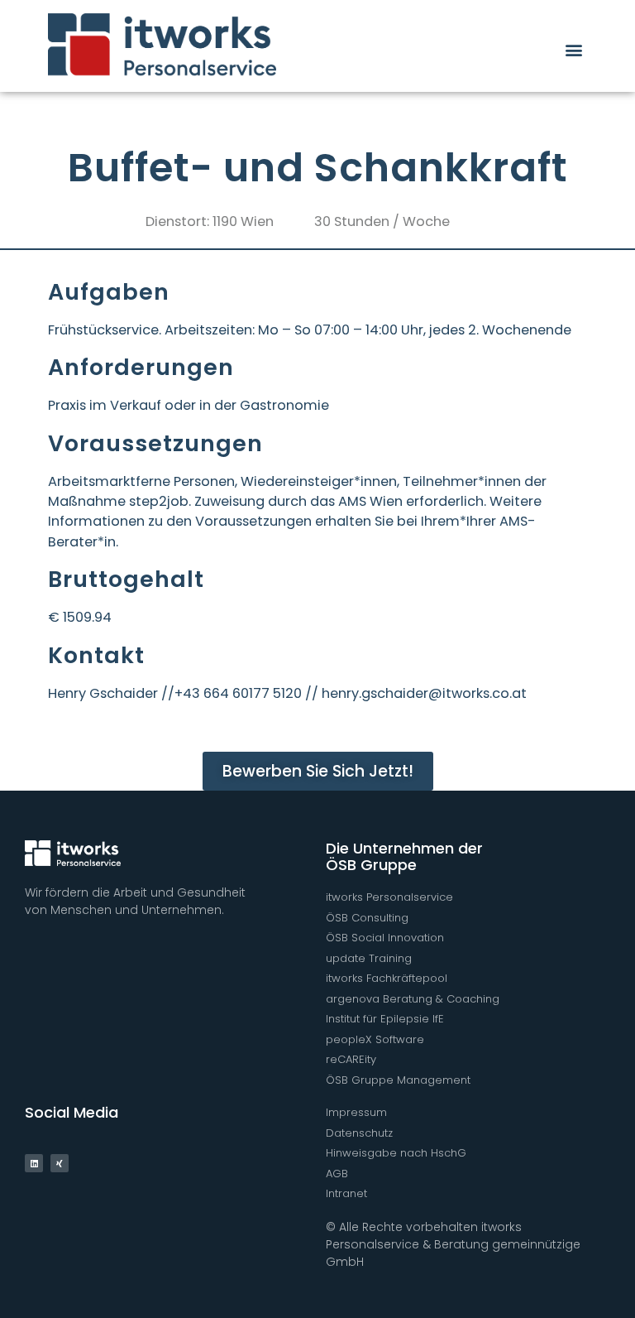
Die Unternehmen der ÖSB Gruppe (404, 856)
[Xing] (59, 1163)
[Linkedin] (34, 1163)
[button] (573, 49)
